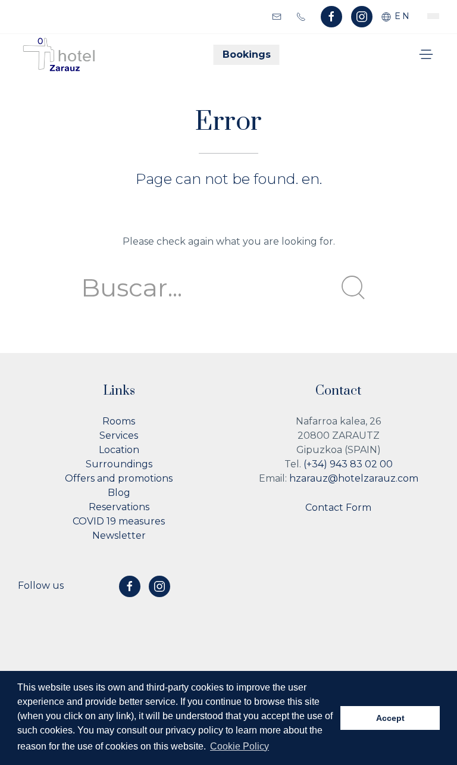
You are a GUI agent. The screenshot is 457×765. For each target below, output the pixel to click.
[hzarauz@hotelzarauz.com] (278, 15)
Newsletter (119, 535)
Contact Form (338, 507)
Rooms (118, 421)
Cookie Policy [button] (239, 746)
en (401, 16)
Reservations (119, 507)
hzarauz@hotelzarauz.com (353, 478)
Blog (119, 492)
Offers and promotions (119, 478)
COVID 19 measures (119, 521)
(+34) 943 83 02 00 (348, 464)
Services (118, 435)
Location (119, 449)
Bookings (247, 54)
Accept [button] (390, 718)
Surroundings (119, 464)
